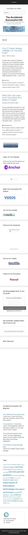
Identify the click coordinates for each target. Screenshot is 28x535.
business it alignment (18, 469)
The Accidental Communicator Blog (13, 414)
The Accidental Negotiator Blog (12, 433)
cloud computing (19, 475)
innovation (16, 492)
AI (7, 464)
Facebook (6, 480)
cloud (13, 475)
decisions (15, 478)
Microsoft (5, 496)
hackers (16, 480)
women (8, 503)
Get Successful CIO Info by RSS (14, 331)
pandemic (19, 496)
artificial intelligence (9, 467)
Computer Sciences (10, 127)
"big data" (5, 464)
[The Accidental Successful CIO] (14, 231)
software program (11, 134)
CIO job (16, 471)
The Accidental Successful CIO (14, 18)
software (8, 501)
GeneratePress (15, 532)
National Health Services (15, 132)
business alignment (7, 469)
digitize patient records (12, 130)
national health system (9, 87)
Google (11, 480)
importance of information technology (10, 485)
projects (9, 498)
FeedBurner (17, 311)
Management (8, 125)
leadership (17, 495)
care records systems (10, 82)
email (19, 478)
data (11, 478)
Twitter (4, 503)
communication (6, 478)
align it (10, 464)
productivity (5, 498)
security (16, 499)
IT (21, 492)
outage (9, 496)
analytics (22, 464)
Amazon (18, 464)
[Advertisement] (7, 374)
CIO (10, 472)
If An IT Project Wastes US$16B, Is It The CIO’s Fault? (12, 50)
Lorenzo (22, 85)
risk (12, 498)
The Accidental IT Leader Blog (12, 424)
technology (20, 501)
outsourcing (14, 496)
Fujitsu (17, 85)
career (4, 472)
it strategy (11, 495)
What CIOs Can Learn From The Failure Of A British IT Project (11, 97)
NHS (18, 87)
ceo (7, 472)
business (19, 467)
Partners (6, 80)
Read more (21, 75)
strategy (14, 501)
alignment (14, 464)
